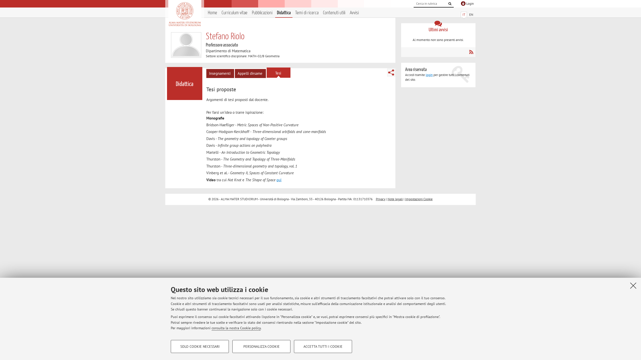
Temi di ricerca (306, 12)
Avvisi (354, 12)
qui (278, 180)
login (429, 75)
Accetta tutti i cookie (323, 346)
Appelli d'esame (250, 73)
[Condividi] (391, 72)
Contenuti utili (334, 12)
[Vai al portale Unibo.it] (184, 14)
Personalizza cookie (261, 346)
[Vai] (450, 4)
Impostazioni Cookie (419, 199)
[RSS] (471, 52)
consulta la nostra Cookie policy (236, 328)
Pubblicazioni (262, 12)
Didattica (284, 12)
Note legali (395, 199)
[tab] (221, 89)
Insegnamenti (220, 73)
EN (471, 14)
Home (212, 12)
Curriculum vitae (234, 12)
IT (463, 14)
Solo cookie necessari (200, 346)
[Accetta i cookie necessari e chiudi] (633, 286)
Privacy (380, 199)
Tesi (278, 73)
